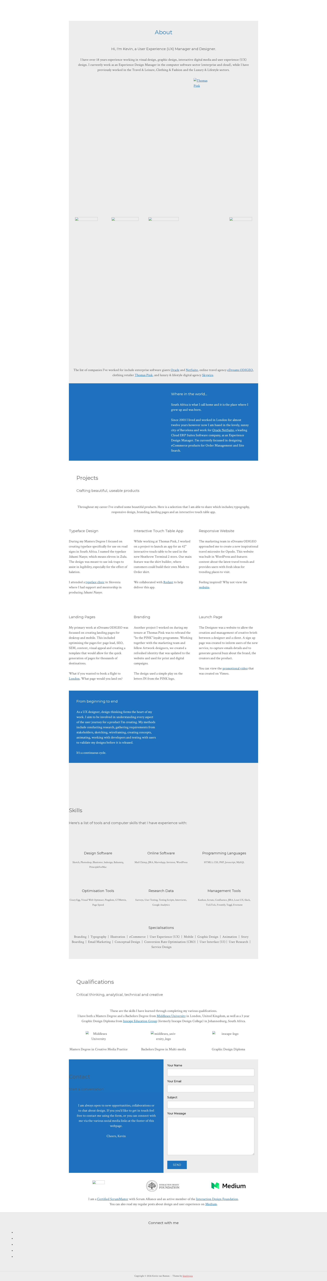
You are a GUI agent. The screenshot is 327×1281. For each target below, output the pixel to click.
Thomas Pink (144, 375)
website (204, 587)
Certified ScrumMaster (112, 1199)
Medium (211, 1204)
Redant (168, 582)
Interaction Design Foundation (217, 1199)
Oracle (175, 370)
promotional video (235, 668)
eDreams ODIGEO (240, 370)
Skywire (207, 375)
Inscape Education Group (140, 1021)
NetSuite (192, 370)
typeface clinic (95, 582)
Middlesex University (171, 1016)
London (74, 678)
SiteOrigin (188, 1276)
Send (177, 1165)
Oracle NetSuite (223, 430)
